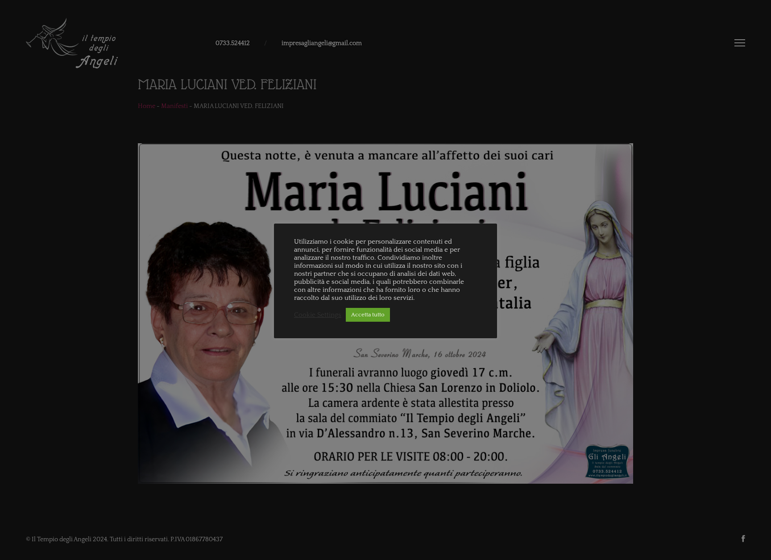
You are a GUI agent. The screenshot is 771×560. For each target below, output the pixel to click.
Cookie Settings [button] (317, 315)
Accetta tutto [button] (368, 314)
